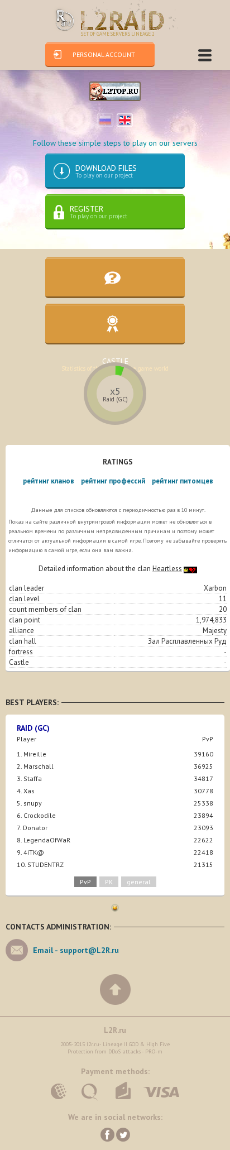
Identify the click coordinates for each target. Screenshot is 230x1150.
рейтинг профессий (113, 481)
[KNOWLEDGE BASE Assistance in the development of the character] (115, 277)
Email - (76, 950)
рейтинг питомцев (182, 481)
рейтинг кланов (48, 481)
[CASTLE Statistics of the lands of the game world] (115, 324)
